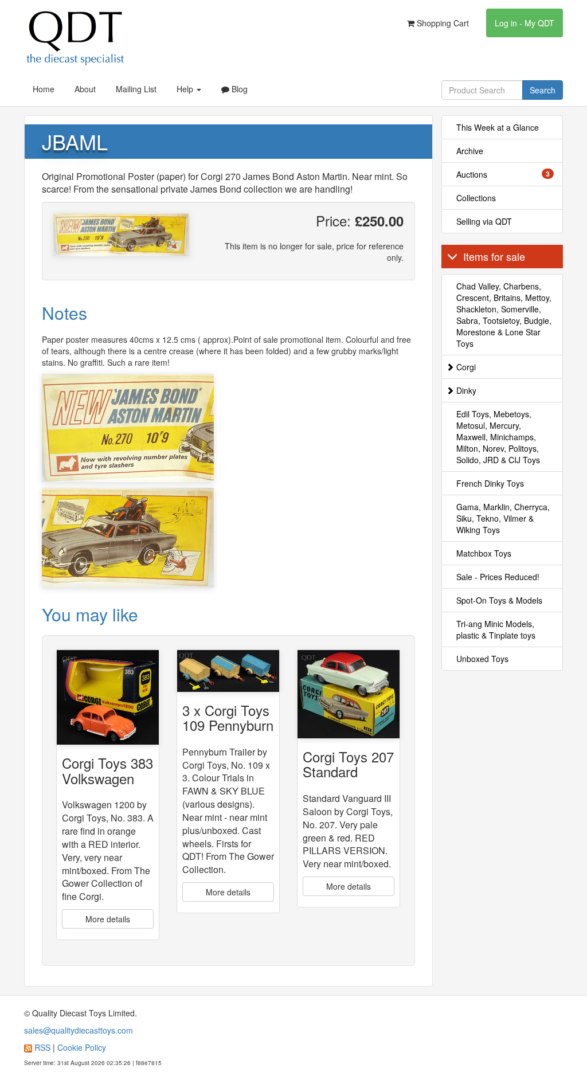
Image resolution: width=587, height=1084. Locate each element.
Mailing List (136, 89)
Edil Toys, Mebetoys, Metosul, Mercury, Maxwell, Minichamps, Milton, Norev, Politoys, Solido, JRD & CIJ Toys (498, 436)
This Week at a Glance (497, 127)
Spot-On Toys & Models (499, 600)
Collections (476, 198)
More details (107, 919)
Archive (469, 150)
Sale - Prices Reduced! (497, 576)
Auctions (503, 174)
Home (43, 89)
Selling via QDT (484, 221)
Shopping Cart (441, 23)
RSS (42, 1047)
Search (542, 90)
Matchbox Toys (483, 553)
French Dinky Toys (490, 483)
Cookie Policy (81, 1047)
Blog (238, 89)
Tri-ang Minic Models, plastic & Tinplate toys (495, 629)
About (85, 89)
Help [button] (186, 89)
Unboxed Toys (482, 658)
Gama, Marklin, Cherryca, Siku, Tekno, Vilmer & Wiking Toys (503, 518)
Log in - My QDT (524, 23)
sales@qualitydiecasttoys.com (78, 1030)
